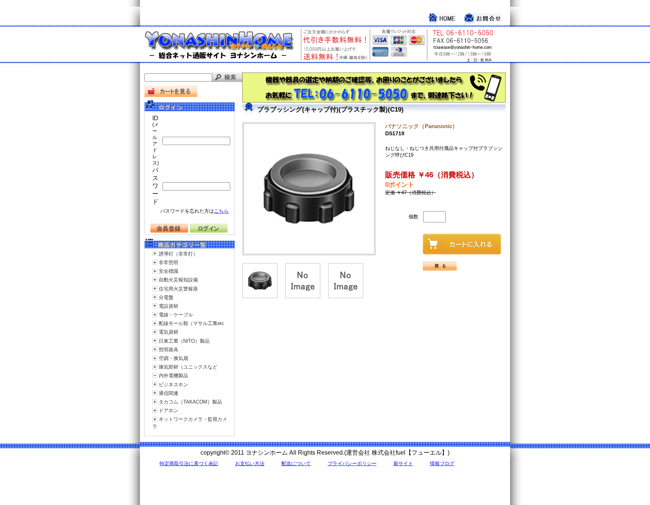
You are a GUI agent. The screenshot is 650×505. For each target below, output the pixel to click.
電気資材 (168, 332)
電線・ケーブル (176, 315)
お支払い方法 (249, 463)
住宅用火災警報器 (178, 289)
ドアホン (168, 410)
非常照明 (168, 262)
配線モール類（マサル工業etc (191, 323)
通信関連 (168, 393)
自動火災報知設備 (178, 280)
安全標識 (168, 271)
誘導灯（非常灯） (178, 254)
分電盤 (166, 297)
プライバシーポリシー (352, 463)
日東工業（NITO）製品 (184, 341)
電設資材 (168, 306)
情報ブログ (442, 463)
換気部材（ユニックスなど (188, 367)
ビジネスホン (173, 384)
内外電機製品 (173, 375)
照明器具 (168, 349)
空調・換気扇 (173, 358)
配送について (296, 463)
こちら (221, 211)
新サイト (403, 463)
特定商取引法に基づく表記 (188, 463)
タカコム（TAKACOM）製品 (190, 402)
